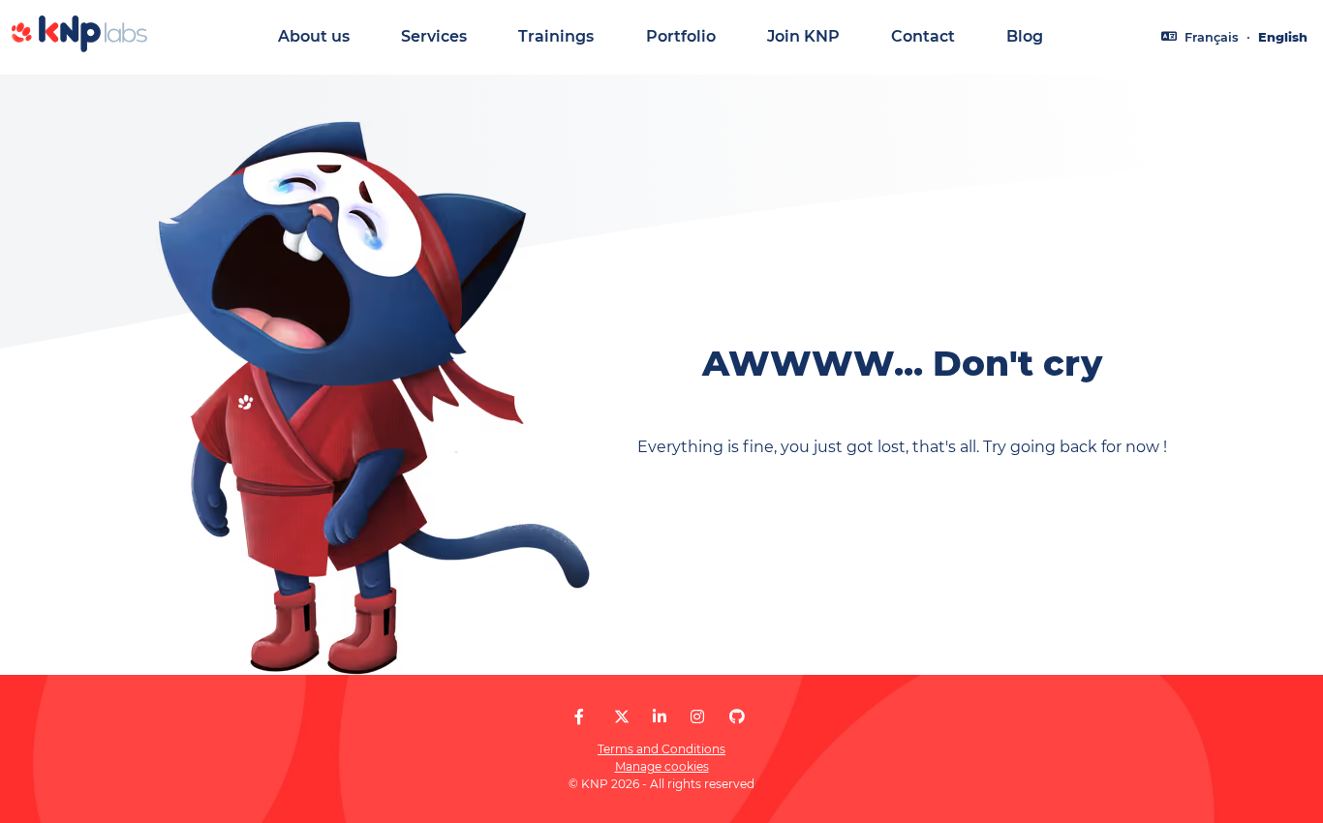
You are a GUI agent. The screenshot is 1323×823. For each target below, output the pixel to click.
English (1283, 37)
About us (314, 36)
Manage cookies (662, 766)
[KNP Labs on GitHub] (737, 717)
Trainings (556, 36)
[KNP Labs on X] (622, 717)
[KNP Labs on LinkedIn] (659, 717)
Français (1212, 37)
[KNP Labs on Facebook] (579, 717)
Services (434, 36)
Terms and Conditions (661, 749)
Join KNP (803, 36)
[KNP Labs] (79, 47)
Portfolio (681, 36)
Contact (923, 36)
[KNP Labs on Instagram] (697, 717)
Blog (1024, 36)
